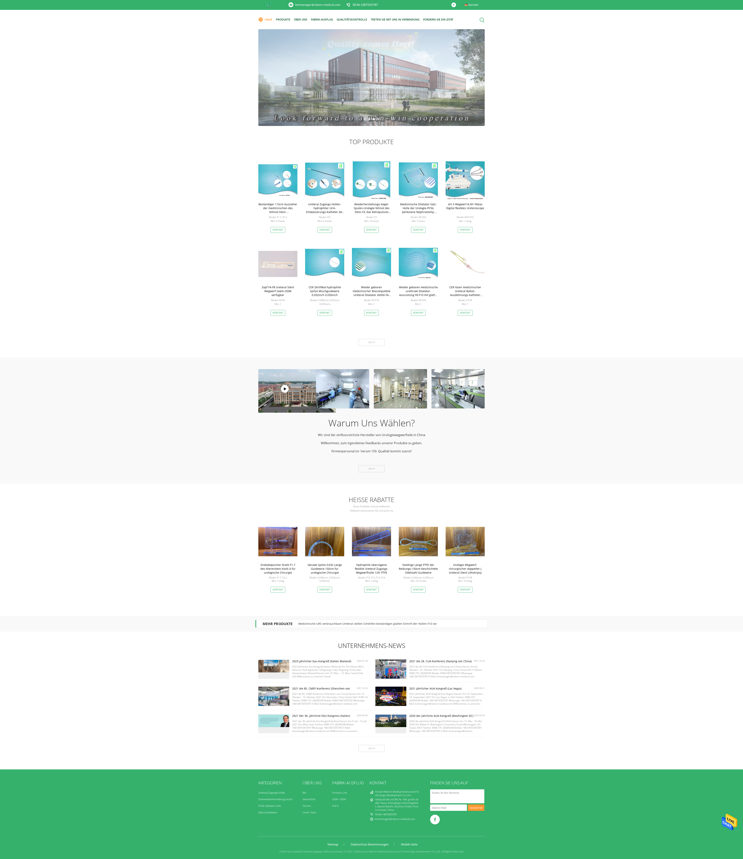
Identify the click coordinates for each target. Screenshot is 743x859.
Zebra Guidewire (267, 812)
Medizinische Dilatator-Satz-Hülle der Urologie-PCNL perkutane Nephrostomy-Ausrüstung (418, 210)
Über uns (300, 19)
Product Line (339, 792)
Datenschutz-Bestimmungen (370, 844)
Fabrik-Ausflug (322, 19)
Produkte (283, 19)
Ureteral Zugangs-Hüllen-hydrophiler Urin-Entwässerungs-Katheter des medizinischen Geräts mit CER (324, 210)
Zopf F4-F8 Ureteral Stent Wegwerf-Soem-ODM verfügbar (278, 291)
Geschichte (309, 799)
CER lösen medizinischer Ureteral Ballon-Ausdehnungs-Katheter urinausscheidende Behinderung (465, 295)
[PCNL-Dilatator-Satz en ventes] (371, 77)
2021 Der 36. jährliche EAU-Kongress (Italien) (321, 716)
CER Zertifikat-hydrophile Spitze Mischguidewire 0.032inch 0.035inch (325, 291)
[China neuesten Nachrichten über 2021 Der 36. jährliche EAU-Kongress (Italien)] (273, 726)
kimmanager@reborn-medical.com (317, 5)
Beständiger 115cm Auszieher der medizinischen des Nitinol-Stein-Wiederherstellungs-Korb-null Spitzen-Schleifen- (278, 212)
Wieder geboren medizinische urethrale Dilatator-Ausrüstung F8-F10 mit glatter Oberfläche (418, 293)
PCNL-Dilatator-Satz (269, 806)
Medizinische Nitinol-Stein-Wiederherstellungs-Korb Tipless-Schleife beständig (349, 623)
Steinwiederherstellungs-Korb (275, 799)
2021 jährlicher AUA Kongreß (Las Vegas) (435, 688)
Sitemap (332, 844)
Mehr (371, 342)
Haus (268, 19)
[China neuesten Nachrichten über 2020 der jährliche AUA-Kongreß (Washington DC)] (390, 726)
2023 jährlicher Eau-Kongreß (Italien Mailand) (321, 661)
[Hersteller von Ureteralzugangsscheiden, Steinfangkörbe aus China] (285, 388)
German (473, 5)
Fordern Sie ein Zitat (438, 19)
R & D (335, 806)
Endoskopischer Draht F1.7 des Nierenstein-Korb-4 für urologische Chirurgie (277, 568)
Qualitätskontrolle (352, 19)
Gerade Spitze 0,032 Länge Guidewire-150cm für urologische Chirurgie (325, 568)
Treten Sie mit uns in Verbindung (395, 19)
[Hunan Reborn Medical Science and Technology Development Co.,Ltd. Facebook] (454, 5)
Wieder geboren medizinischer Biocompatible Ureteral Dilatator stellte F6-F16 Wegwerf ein (371, 293)
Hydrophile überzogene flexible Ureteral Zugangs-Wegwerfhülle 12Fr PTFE (371, 568)
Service (307, 806)
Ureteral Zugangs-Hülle (271, 792)
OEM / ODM (339, 799)
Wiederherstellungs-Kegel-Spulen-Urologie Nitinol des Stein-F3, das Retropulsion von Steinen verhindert (371, 210)
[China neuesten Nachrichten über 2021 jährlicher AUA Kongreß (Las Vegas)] (390, 705)
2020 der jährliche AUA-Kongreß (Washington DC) (441, 716)
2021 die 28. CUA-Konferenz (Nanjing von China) (440, 661)
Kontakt (278, 229)
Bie (304, 792)
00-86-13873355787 (365, 5)
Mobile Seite (409, 844)
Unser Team (309, 812)
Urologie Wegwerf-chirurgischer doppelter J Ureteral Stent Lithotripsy (465, 568)
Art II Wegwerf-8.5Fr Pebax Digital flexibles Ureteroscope (465, 206)
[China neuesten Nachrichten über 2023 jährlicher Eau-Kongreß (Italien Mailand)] (273, 671)
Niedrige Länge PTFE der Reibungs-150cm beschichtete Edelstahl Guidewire (418, 568)
